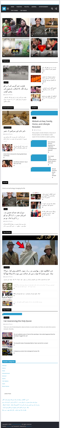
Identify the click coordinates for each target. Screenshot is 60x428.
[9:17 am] (32, 35)
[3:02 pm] (4, 324)
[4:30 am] (4, 55)
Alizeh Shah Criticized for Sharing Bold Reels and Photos (15, 154)
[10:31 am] (42, 91)
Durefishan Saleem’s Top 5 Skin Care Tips (21, 162)
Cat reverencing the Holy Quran (18, 321)
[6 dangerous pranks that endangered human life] (7, 351)
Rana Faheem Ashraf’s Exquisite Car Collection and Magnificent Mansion (52, 146)
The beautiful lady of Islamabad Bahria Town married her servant (31, 343)
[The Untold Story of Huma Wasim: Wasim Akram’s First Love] (39, 160)
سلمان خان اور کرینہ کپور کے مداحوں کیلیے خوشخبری (49, 204)
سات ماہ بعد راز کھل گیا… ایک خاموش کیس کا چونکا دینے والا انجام (49, 69)
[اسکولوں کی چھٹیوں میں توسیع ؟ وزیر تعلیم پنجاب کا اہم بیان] (36, 97)
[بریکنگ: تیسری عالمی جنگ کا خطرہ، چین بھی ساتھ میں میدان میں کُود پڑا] (36, 214)
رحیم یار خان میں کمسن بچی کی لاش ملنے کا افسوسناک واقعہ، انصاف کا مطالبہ (15, 52)
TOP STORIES (14, 10)
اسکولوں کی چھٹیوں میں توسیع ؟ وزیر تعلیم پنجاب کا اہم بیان (49, 96)
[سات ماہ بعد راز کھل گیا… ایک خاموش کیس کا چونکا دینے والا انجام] (36, 70)
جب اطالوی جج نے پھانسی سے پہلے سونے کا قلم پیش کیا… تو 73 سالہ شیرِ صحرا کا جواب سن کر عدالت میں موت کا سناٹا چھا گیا (28, 272)
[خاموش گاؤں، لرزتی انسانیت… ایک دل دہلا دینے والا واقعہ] (36, 89)
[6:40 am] (4, 35)
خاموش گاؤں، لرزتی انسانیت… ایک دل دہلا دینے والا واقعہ (49, 88)
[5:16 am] (42, 83)
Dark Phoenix (9, 94)
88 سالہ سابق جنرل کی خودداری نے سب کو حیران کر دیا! (27, 293)
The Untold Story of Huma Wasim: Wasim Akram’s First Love (52, 159)
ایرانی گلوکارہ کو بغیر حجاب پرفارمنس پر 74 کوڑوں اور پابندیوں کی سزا (48, 195)
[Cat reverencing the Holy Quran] (30, 314)
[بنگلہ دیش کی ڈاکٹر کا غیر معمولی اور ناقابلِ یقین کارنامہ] (44, 47)
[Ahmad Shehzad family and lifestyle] (41, 173)
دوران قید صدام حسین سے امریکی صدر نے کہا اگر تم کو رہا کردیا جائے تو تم (44, 32)
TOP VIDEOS (23, 10)
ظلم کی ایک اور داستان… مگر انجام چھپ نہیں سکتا (14, 410)
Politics (26, 6)
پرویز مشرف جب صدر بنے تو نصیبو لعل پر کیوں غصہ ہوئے (28, 301)
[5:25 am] (14, 165)
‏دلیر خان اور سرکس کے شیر (14, 131)
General (34, 6)
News (12, 6)
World (5, 209)
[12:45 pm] (14, 149)
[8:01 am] (42, 216)
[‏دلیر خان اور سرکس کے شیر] (15, 118)
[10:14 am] (4, 276)
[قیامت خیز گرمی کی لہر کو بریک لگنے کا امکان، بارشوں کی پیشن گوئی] (15, 73)
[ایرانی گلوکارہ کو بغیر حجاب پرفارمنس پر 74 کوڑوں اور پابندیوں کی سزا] (36, 196)
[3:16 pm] (42, 72)
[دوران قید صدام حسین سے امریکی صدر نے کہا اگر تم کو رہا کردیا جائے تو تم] (44, 27)
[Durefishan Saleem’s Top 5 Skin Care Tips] (7, 163)
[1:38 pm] (4, 134)
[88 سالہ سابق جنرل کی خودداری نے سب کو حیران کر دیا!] (7, 294)
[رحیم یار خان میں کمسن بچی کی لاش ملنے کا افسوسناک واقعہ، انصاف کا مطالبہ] (16, 47)
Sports (34, 117)
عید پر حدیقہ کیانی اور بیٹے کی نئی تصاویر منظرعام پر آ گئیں (21, 147)
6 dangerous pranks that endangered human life (26, 351)
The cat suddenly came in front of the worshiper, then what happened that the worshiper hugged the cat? (34, 335)
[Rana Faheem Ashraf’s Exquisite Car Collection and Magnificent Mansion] (39, 146)
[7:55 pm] (4, 157)
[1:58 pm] (48, 152)
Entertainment (43, 6)
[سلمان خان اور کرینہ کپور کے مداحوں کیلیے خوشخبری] (36, 205)
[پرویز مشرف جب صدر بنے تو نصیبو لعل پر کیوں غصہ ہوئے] (7, 302)
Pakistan (19, 6)
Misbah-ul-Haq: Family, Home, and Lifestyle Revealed (42, 124)
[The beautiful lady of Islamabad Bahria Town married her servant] (7, 343)
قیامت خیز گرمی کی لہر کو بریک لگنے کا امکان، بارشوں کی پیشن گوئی (16, 88)
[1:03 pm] (14, 303)
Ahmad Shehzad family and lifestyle (54, 172)
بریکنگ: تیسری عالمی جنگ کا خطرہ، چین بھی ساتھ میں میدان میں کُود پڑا (49, 213)
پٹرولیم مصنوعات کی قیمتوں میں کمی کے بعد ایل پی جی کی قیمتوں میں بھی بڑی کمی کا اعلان (49, 79)
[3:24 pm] (14, 295)
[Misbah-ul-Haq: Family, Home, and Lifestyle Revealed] (44, 113)
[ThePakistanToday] (4, 9)
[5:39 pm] (4, 94)
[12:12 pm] (52, 177)
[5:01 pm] (48, 164)
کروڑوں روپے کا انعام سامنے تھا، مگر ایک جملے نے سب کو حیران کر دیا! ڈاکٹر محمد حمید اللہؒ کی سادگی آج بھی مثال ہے (34, 285)
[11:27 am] (14, 337)
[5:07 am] (14, 288)
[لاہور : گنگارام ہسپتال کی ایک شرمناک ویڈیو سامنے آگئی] (16, 27)
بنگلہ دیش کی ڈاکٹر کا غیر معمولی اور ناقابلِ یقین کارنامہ (43, 52)
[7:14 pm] (42, 207)
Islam (3, 383)
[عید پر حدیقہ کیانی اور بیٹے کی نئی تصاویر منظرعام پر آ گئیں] (7, 147)
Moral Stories (5, 386)
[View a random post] (56, 9)
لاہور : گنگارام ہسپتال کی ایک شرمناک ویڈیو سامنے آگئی (15, 32)
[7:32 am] (42, 99)
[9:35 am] (32, 55)
